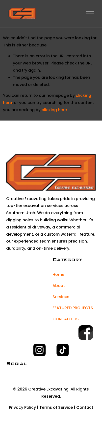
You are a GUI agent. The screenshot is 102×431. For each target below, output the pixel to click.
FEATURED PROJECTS (72, 308)
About (58, 285)
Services (60, 297)
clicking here (54, 110)
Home (58, 274)
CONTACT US (65, 319)
